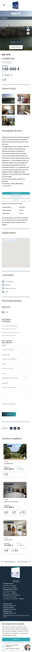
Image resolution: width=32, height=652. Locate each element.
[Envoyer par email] (28, 26)
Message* (5, 383)
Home (13, 13)
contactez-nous (16, 47)
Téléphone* (6, 355)
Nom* (3, 364)
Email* (4, 345)
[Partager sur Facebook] (28, 29)
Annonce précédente (10, 561)
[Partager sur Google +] (28, 33)
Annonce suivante (23, 561)
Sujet (4, 374)
